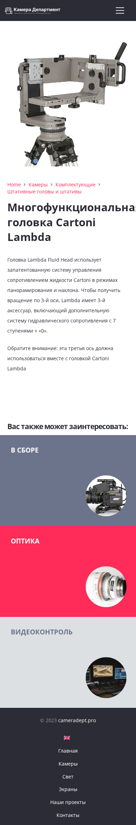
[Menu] (120, 10)
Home (14, 184)
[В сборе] (68, 480)
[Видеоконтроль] (68, 662)
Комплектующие (75, 184)
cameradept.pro (77, 720)
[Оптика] (68, 571)
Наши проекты (68, 802)
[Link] (34, 11)
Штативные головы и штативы (44, 191)
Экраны (68, 789)
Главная (68, 750)
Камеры (38, 184)
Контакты (68, 815)
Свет (68, 776)
